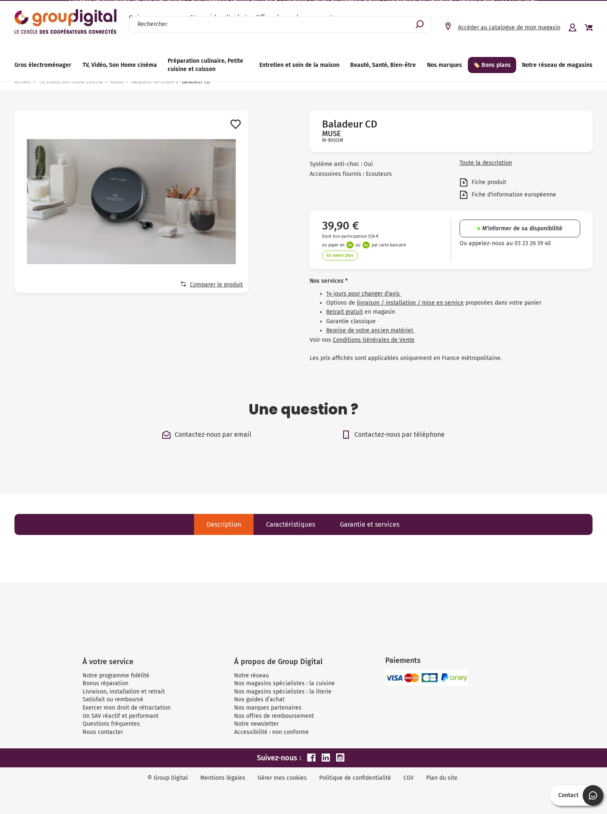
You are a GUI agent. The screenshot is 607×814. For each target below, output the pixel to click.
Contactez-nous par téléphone (399, 434)
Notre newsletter (256, 723)
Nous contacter (103, 732)
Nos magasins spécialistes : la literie (283, 691)
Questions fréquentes (111, 723)
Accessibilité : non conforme (271, 732)
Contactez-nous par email (213, 434)
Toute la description (486, 163)
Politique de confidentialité (355, 777)
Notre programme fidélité (116, 675)
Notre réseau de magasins (557, 65)
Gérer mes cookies (282, 777)
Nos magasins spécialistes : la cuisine (284, 683)
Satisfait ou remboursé (113, 699)
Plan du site (442, 777)
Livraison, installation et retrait (124, 691)
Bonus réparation (105, 683)
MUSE (331, 133)
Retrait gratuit (344, 311)
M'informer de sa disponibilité (522, 228)
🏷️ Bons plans (492, 65)
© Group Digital (167, 777)
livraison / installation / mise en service (410, 302)
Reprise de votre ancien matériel (370, 330)
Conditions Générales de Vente (374, 339)
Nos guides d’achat (259, 699)
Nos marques (444, 65)
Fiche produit (488, 181)
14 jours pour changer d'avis (363, 293)
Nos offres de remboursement (274, 715)
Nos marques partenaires (267, 707)
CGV (408, 777)
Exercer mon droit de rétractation (127, 707)
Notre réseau (251, 675)
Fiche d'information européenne (513, 194)
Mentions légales (222, 777)
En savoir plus (340, 255)
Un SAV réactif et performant (121, 715)
